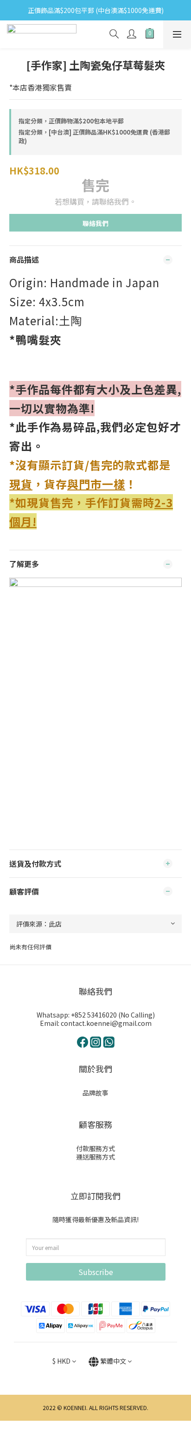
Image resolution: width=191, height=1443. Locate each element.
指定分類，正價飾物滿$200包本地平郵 (71, 120)
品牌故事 (95, 1092)
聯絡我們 (95, 223)
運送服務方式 (95, 1156)
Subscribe (95, 1271)
